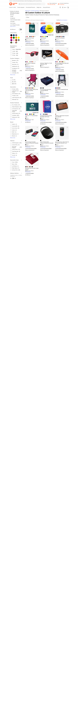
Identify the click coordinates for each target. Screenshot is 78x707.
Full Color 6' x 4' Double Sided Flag (31, 116)
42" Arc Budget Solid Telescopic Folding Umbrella (62, 64)
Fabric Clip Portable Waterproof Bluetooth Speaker (46, 142)
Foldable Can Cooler (29, 38)
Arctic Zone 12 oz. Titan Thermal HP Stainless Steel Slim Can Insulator (62, 143)
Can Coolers (12, 23)
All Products (27, 10)
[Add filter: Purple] (11, 40)
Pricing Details (28, 42)
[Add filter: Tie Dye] (16, 43)
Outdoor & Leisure (35, 10)
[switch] (20, 29)
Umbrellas (12, 21)
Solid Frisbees (43, 38)
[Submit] (19, 4)
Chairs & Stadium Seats (15, 19)
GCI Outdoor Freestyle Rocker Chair (61, 90)
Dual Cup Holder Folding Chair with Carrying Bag (31, 90)
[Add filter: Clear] (14, 43)
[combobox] (32, 4)
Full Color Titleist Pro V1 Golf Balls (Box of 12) (46, 64)
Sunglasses (12, 18)
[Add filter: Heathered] (19, 40)
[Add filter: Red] (11, 38)
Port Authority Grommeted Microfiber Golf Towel (46, 116)
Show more (12, 26)
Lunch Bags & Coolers (15, 25)
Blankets (12, 14)
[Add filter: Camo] (11, 43)
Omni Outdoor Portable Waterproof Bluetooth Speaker (31, 142)
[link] (13, 3)
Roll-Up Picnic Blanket (60, 38)
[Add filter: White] (19, 35)
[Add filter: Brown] (16, 40)
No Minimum (13, 29)
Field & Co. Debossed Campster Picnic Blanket (62, 116)
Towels (11, 16)
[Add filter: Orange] (16, 38)
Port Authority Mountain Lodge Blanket (31, 169)
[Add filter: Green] (14, 38)
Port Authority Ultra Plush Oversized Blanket (45, 90)
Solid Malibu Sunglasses (30, 63)
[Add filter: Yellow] (19, 38)
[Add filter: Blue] (14, 35)
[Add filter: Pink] (14, 40)
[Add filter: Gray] (16, 35)
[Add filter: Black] (11, 35)
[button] (64, 4)
